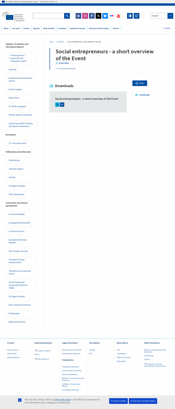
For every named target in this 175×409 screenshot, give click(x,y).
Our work (16, 28)
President (62, 28)
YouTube (118, 16)
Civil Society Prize (16, 231)
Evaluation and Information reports (20, 79)
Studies (12, 177)
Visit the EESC (12, 353)
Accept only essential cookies (142, 401)
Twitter (98, 16)
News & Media (49, 28)
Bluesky (105, 16)
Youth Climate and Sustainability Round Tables (18, 285)
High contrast (130, 16)
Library (37, 354)
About (6, 28)
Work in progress (19, 106)
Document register (44, 351)
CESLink (147, 359)
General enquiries (13, 357)
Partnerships (14, 313)
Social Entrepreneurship (66, 68)
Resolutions (14, 98)
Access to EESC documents (71, 370)
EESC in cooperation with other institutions (155, 351)
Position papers (15, 89)
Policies (26, 28)
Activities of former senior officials (71, 385)
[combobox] (162, 16)
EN (62, 104)
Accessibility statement (70, 390)
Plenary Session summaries (20, 115)
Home (51, 42)
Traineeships (121, 353)
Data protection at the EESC (72, 350)
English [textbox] (155, 15)
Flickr (112, 16)
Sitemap (92, 350)
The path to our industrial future (20, 272)
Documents (60, 42)
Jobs (118, 350)
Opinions (12, 69)
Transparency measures (70, 367)
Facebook (92, 16)
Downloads (145, 95)
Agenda (36, 28)
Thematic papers (16, 169)
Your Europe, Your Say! (18, 251)
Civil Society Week (17, 214)
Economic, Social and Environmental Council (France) (155, 365)
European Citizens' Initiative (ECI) (17, 261)
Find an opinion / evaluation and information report (18, 58)
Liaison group (149, 355)
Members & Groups (77, 28)
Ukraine (116, 28)
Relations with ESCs (17, 322)
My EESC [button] (167, 28)
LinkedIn (78, 16)
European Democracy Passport (18, 241)
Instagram (85, 16)
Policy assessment (16, 194)
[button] (139, 83)
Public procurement (124, 357)
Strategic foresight (17, 186)
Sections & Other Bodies (99, 28)
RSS (90, 353)
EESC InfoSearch (43, 359)
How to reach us (13, 350)
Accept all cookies (118, 401)
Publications (14, 160)
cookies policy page (61, 400)
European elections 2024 (19, 222)
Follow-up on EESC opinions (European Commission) (21, 125)
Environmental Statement (71, 353)
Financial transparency (70, 374)
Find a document (19, 143)
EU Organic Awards (17, 296)
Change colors (136, 16)
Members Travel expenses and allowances (73, 379)
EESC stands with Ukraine (20, 305)
